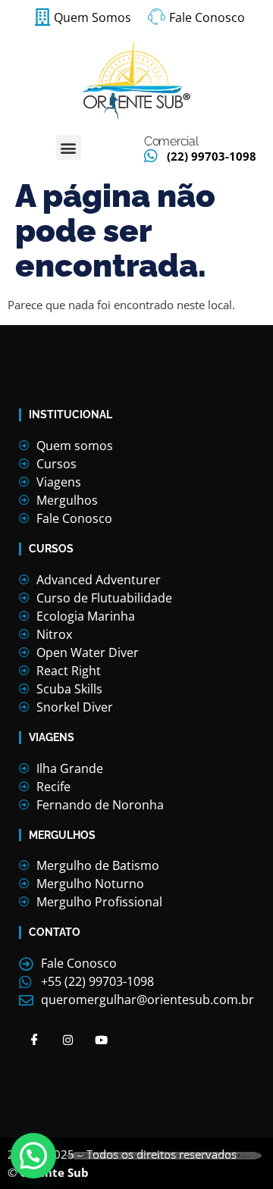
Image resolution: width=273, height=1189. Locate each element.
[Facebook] (34, 1039)
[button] (68, 147)
